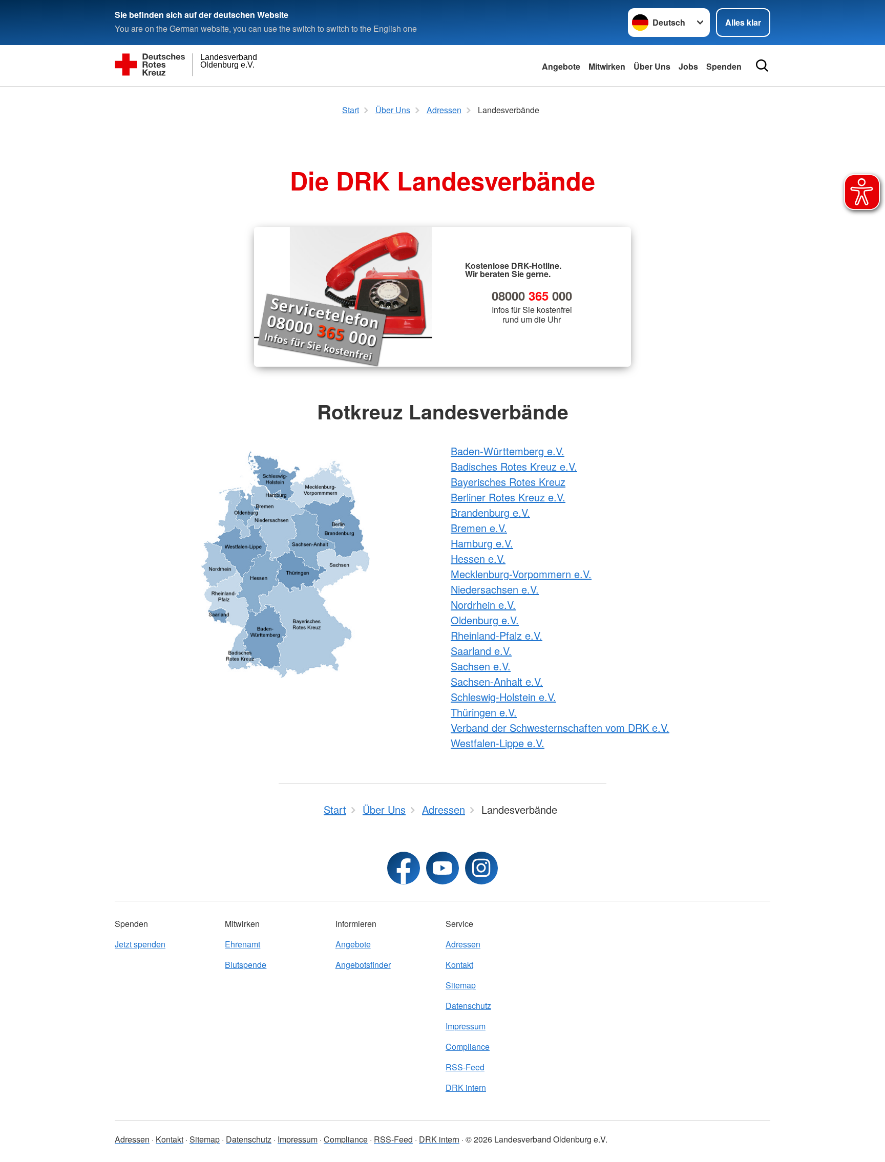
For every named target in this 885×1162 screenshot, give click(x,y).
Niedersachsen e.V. (495, 589)
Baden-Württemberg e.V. (507, 450)
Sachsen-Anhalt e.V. (497, 681)
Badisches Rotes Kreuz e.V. (514, 466)
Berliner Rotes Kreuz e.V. (508, 497)
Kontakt (459, 964)
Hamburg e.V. (482, 543)
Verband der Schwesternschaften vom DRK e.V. (560, 727)
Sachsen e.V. (481, 666)
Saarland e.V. (481, 650)
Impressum (466, 1026)
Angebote (561, 66)
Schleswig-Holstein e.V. (503, 696)
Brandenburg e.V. (490, 512)
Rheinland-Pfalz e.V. (496, 635)
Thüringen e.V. (484, 712)
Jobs (688, 66)
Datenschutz (468, 1005)
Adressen (463, 944)
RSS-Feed (465, 1067)
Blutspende (245, 964)
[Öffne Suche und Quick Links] (762, 65)
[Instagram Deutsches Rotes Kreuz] (481, 868)
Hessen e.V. (478, 558)
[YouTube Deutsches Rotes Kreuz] (442, 868)
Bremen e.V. (479, 527)
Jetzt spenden (140, 944)
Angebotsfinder (363, 964)
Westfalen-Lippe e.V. (497, 742)
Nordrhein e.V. (483, 604)
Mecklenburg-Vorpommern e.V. (521, 573)
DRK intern (466, 1087)
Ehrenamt (242, 944)
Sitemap (461, 985)
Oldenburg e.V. (485, 619)
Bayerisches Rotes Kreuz (508, 481)
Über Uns (652, 66)
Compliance (468, 1046)
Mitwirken (606, 66)
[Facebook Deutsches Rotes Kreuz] (403, 868)
